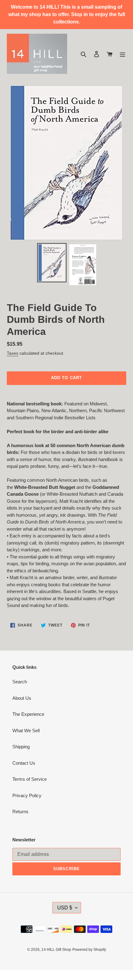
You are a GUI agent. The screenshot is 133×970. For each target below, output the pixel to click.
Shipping (21, 746)
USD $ (64, 907)
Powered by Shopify (89, 949)
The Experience (28, 714)
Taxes (12, 353)
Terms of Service (29, 779)
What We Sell (26, 730)
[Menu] (122, 54)
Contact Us (23, 763)
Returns (20, 811)
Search (19, 681)
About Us (21, 698)
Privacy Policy (26, 795)
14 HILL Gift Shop (56, 949)
